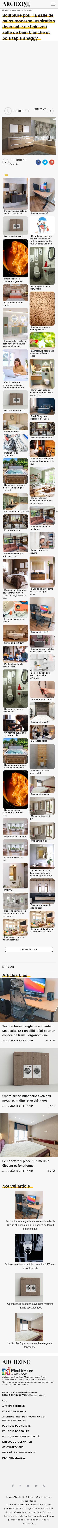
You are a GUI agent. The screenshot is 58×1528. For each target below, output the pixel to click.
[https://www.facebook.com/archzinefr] (13, 1486)
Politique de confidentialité (20, 1436)
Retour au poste (18, 162)
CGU (4, 1400)
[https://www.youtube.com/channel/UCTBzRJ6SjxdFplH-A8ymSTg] (28, 1486)
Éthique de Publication (17, 1442)
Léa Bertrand (21, 1040)
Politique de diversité (16, 1426)
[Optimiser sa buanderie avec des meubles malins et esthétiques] (29, 1070)
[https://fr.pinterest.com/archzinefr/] (44, 1486)
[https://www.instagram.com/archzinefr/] (20, 1486)
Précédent (20, 111)
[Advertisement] (29, 73)
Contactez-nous (12, 1447)
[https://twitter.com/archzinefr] (36, 1486)
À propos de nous (13, 1406)
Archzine (19, 4)
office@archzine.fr (36, 1395)
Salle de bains (24, 11)
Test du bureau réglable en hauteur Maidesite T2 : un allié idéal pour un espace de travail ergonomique (28, 1030)
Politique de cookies (15, 1431)
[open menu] (53, 4)
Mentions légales (13, 1458)
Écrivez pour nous (14, 1411)
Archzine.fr (19, 1362)
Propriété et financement (19, 1452)
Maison (12, 11)
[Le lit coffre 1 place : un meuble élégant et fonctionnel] (29, 1135)
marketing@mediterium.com (24, 1392)
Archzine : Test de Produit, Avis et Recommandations (23, 1418)
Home (5, 11)
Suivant (40, 111)
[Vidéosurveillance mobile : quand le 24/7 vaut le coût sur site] (29, 1261)
